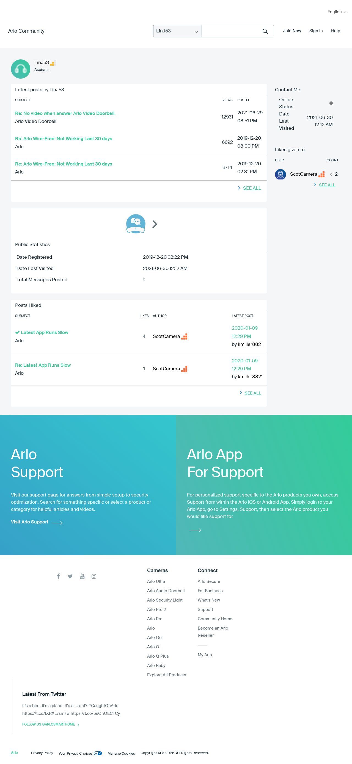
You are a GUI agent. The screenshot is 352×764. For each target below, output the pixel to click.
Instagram (93, 576)
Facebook (58, 576)
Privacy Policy (42, 753)
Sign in (316, 31)
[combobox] (238, 31)
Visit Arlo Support (29, 522)
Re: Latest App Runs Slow (43, 365)
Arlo (19, 147)
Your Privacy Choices (76, 753)
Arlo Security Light (165, 600)
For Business (210, 591)
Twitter (70, 576)
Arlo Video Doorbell (35, 121)
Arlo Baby (156, 666)
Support (205, 610)
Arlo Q (153, 647)
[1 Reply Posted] (136, 224)
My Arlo (8, 3)
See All (252, 188)
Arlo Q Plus (158, 656)
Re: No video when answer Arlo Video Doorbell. (65, 113)
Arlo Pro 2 (156, 610)
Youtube (82, 576)
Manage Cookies (121, 753)
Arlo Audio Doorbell (166, 591)
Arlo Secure (209, 582)
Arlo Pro (155, 619)
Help (335, 31)
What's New (209, 600)
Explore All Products (166, 675)
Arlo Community (26, 31)
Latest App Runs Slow (44, 332)
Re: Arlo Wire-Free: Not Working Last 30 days (63, 139)
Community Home (215, 619)
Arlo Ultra (156, 582)
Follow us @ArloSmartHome (48, 724)
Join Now (292, 31)
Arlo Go (154, 638)
